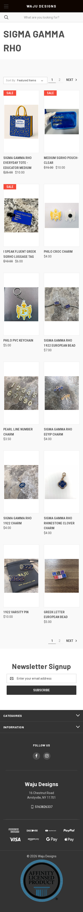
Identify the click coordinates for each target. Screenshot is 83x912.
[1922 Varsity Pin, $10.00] (21, 575)
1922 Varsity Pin (16, 612)
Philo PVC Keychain (18, 340)
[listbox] (31, 80)
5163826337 (43, 807)
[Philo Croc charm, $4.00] (62, 215)
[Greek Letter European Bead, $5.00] (62, 575)
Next (70, 80)
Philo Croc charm (58, 252)
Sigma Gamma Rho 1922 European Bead (59, 343)
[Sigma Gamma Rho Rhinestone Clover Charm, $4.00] (62, 481)
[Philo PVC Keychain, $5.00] (21, 304)
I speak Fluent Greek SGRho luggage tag (19, 254)
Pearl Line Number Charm (18, 431)
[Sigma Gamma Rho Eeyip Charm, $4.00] (62, 393)
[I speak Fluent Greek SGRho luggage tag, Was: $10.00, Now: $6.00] (21, 215)
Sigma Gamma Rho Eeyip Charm (58, 431)
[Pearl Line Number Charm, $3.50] (21, 393)
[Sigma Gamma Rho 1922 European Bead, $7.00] (62, 304)
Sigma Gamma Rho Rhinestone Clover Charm (59, 523)
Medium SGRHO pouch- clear (61, 160)
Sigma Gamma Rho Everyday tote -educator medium (17, 163)
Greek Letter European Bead (56, 614)
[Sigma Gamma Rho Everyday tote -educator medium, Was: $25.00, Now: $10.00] (21, 121)
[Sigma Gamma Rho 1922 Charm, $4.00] (21, 481)
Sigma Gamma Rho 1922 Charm (17, 520)
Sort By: (11, 80)
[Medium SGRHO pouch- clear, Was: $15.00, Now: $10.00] (62, 121)
